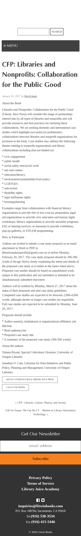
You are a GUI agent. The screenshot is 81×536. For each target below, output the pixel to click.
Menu (24, 46)
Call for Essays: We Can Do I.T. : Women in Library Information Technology (40, 412)
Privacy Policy (40, 478)
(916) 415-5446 (43, 522)
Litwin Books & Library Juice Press (40, 14)
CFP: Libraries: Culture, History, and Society (42, 402)
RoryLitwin (30, 96)
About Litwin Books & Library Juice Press (30, 380)
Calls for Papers (15, 387)
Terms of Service (40, 483)
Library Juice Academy (40, 489)
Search (57, 31)
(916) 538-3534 (43, 516)
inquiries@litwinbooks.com (40, 506)
